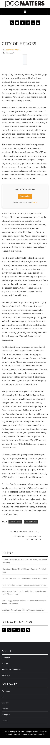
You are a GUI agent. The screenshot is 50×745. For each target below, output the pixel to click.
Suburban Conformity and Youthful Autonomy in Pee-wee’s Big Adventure (24, 592)
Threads (5, 720)
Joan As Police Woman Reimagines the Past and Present (24, 578)
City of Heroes (15, 522)
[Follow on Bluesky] (17, 22)
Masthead (6, 658)
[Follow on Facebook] (22, 22)
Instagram (6, 715)
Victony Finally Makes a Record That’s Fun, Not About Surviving (24, 561)
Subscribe (25, 196)
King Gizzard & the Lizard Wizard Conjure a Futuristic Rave (24, 570)
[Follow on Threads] (33, 22)
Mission (5, 663)
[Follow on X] (12, 22)
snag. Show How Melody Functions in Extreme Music (24, 585)
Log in (35, 202)
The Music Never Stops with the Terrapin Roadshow (23, 610)
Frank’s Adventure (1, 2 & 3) (24, 532)
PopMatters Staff (12, 50)
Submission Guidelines (11, 669)
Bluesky (5, 703)
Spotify (5, 709)
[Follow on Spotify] (38, 22)
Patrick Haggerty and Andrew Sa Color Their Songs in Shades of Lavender (24, 602)
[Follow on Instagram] (27, 22)
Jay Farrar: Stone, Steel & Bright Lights (27, 538)
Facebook (6, 691)
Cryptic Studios (31, 522)
